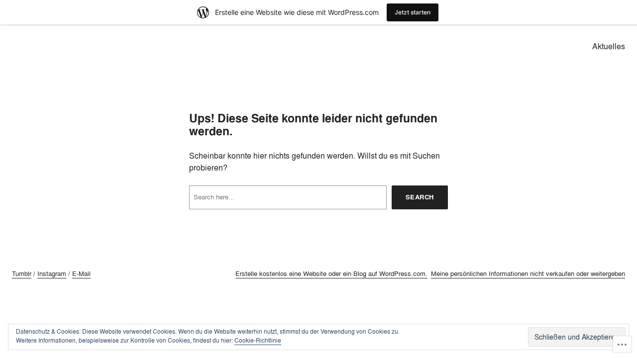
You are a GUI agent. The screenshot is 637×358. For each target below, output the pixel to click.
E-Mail (81, 273)
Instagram (51, 273)
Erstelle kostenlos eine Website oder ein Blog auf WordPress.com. (331, 273)
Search (420, 197)
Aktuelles (608, 46)
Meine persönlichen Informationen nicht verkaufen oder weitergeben (528, 273)
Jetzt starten (412, 12)
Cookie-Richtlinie (257, 340)
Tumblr (21, 273)
